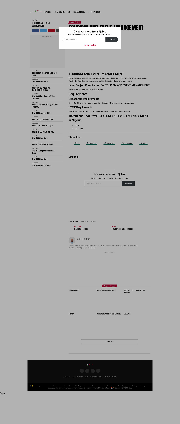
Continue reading (90, 45)
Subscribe (111, 39)
